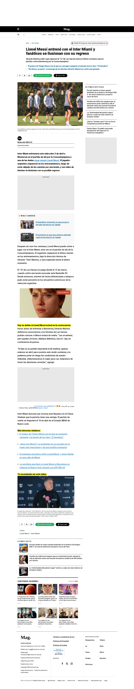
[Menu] (19, 29)
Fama (87, 652)
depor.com (61, 680)
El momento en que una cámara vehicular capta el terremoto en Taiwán (53, 236)
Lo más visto (24, 541)
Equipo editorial (26, 643)
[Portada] (26, 641)
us (86, 646)
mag (105, 680)
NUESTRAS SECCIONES (92, 637)
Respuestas (89, 640)
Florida (44, 34)
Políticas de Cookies (60, 645)
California (50, 34)
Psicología (72, 34)
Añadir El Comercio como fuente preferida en (89, 43)
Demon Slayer (91, 34)
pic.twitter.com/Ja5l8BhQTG (45, 406)
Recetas (103, 658)
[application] (45, 492)
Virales (88, 658)
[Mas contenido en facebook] (62, 663)
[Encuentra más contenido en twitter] (24, 75)
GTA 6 (98, 34)
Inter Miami (35, 534)
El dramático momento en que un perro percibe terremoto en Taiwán (52, 223)
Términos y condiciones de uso (63, 637)
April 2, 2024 (43, 408)
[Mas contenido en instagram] (71, 663)
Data (101, 646)
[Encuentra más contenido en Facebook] (19, 75)
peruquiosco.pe (96, 680)
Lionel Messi (24, 534)
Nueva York (64, 34)
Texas (57, 34)
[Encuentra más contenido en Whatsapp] (29, 75)
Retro (102, 652)
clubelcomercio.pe (38, 680)
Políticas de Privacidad (61, 641)
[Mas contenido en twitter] (67, 663)
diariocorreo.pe (83, 680)
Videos (102, 640)
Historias (89, 664)
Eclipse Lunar (81, 34)
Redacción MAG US (24, 142)
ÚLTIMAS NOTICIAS (94, 87)
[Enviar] (18, 35)
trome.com (71, 680)
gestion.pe (51, 680)
